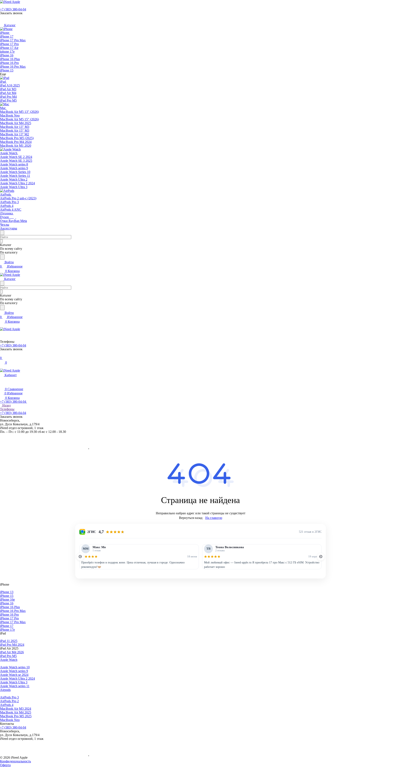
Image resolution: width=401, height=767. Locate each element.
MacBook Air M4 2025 (15, 712)
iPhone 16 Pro (9, 614)
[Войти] (2, 353)
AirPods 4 (6, 705)
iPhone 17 (6, 626)
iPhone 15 (6, 596)
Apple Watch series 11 (14, 686)
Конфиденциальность (15, 761)
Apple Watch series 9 (14, 671)
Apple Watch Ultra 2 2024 (17, 678)
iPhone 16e (7, 599)
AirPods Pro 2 (9, 701)
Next (321, 557)
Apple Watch (8, 659)
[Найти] (2, 257)
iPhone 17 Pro (9, 618)
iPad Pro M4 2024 (12, 644)
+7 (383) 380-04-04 (13, 9)
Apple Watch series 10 (15, 667)
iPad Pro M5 (8, 656)
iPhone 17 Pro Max (13, 622)
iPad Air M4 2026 (12, 652)
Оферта (5, 765)
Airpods (5, 690)
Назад (6, 405)
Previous (80, 557)
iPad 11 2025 (8, 641)
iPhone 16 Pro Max (13, 611)
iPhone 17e (7, 629)
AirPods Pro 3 (9, 697)
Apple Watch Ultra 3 (13, 682)
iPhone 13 (6, 592)
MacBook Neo (10, 720)
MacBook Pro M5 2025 (16, 716)
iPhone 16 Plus (10, 607)
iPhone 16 (6, 603)
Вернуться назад (190, 518)
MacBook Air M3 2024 (15, 708)
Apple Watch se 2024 (14, 675)
